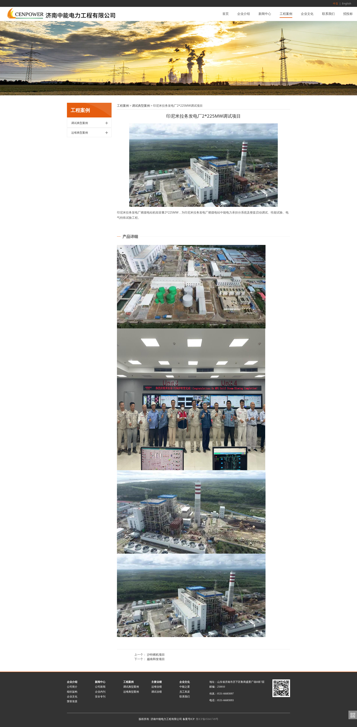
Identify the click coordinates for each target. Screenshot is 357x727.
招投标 (348, 14)
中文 (335, 3)
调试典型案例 (79, 123)
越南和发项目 (156, 659)
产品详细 (130, 236)
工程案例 (286, 14)
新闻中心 (264, 14)
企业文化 (307, 14)
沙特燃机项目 (156, 654)
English (346, 3)
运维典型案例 (79, 132)
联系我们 (328, 14)
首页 (225, 14)
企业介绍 (243, 14)
